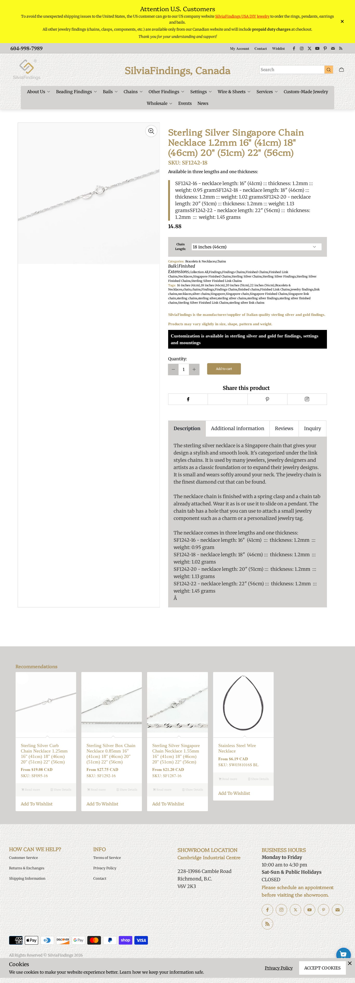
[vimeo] (267, 399)
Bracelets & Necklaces (200, 261)
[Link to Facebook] (294, 48)
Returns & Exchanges (26, 868)
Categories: (176, 261)
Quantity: (177, 358)
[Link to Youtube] (317, 48)
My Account (239, 48)
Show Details (62, 789)
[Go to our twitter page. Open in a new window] (295, 910)
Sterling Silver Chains (247, 276)
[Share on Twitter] (227, 399)
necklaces (185, 294)
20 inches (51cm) (237, 285)
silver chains (201, 294)
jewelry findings (302, 289)
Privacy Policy (279, 968)
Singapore (218, 294)
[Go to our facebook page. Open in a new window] (267, 910)
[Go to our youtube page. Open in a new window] (309, 910)
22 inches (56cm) (262, 285)
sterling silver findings (263, 298)
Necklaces (185, 276)
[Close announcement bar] (342, 21)
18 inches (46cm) (213, 285)
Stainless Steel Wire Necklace (237, 748)
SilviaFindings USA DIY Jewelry (242, 16)
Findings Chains (233, 272)
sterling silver (207, 298)
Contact (260, 48)
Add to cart (224, 369)
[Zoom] (151, 131)
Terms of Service (107, 858)
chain (187, 289)
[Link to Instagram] (302, 48)
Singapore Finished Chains (212, 276)
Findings (215, 272)
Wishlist (278, 48)
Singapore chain (237, 294)
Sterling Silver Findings (279, 276)
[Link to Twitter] (309, 48)
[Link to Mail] (333, 48)
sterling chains (187, 298)
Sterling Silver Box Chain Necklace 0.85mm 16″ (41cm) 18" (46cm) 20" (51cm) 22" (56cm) (111, 753)
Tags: (172, 285)
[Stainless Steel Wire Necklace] (243, 702)
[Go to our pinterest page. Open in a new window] (323, 910)
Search (267, 69)
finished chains (248, 289)
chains (196, 289)
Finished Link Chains (275, 289)
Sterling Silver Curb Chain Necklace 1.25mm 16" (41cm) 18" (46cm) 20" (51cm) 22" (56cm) (44, 753)
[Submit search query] (328, 69)
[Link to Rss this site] (341, 48)
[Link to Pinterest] (325, 48)
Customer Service (23, 858)
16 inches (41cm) (188, 285)
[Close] (350, 963)
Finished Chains (257, 272)
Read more (32, 789)
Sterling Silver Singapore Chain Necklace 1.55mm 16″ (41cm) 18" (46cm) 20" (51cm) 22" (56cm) (176, 753)
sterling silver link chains (246, 302)
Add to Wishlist (36, 804)
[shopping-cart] (343, 955)
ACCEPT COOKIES (322, 968)
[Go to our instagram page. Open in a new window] (281, 910)
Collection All (199, 272)
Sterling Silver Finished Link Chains (216, 281)
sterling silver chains (232, 298)
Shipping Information (27, 878)
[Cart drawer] (341, 70)
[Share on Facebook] (188, 399)
